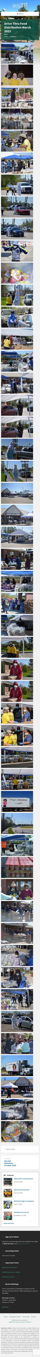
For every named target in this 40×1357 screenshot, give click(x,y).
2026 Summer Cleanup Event (23, 1179)
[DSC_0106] (17, 503)
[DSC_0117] (17, 459)
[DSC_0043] (17, 833)
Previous (7, 1159)
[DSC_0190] (17, 305)
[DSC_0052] (17, 767)
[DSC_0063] (17, 635)
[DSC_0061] (17, 657)
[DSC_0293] (17, 85)
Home (6, 36)
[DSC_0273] (17, 129)
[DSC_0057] (17, 701)
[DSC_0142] (17, 393)
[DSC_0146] (17, 371)
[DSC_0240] (17, 173)
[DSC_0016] (17, 1053)
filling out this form (23, 1244)
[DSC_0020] (17, 1031)
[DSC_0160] (17, 349)
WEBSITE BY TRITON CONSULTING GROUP (20, 1322)
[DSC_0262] (17, 151)
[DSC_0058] (17, 679)
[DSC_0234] (17, 195)
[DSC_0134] (17, 437)
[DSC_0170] (17, 327)
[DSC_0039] (17, 877)
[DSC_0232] (17, 217)
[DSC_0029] (17, 987)
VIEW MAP (5, 1307)
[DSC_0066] (17, 613)
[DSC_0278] (17, 107)
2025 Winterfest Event (21, 1212)
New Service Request (9, 1267)
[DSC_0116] (17, 481)
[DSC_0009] (17, 1075)
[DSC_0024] (17, 1009)
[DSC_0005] (17, 1119)
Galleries (13, 36)
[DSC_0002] (17, 1141)
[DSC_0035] (17, 943)
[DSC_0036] (17, 921)
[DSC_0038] (17, 899)
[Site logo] (20, 7)
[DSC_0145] (17, 63)
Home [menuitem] (6, 1317)
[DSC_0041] (17, 855)
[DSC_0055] (17, 745)
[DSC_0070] (17, 591)
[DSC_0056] (17, 723)
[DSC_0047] (17, 811)
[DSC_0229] (17, 239)
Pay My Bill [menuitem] (26, 1317)
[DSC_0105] (17, 525)
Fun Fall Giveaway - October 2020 (10, 1163)
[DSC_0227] (17, 261)
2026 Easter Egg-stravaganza (24, 1201)
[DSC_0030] (17, 965)
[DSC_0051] (17, 789)
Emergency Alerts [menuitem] (15, 1317)
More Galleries (9, 1223)
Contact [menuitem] (33, 1317)
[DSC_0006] (17, 1097)
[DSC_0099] (17, 569)
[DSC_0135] (17, 415)
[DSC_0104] (17, 547)
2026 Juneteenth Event (22, 1190)
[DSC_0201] (17, 283)
